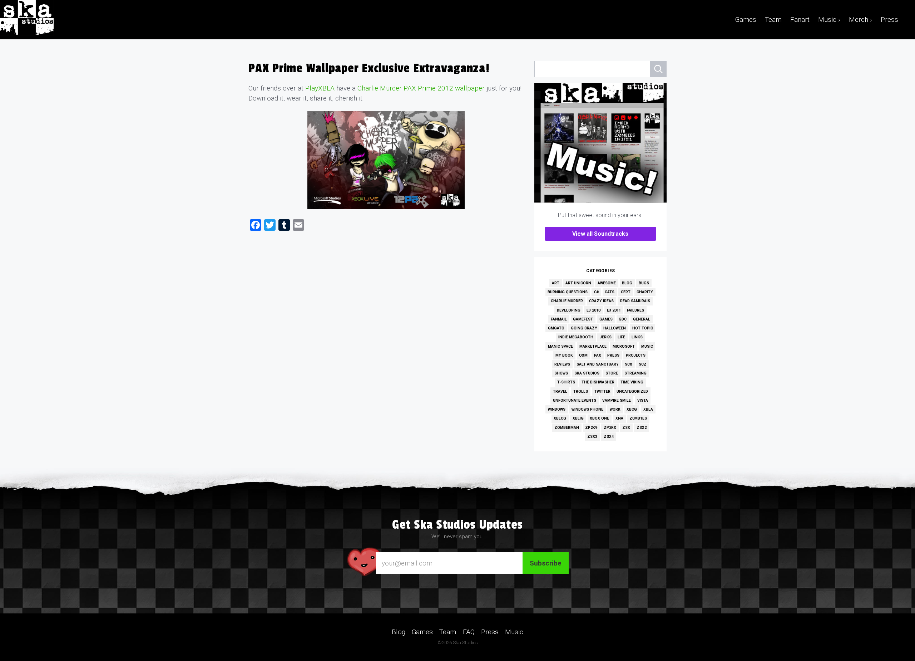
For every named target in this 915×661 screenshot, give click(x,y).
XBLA (648, 409)
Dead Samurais (635, 301)
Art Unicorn (578, 283)
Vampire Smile (616, 400)
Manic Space (560, 346)
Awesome (607, 283)
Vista (642, 400)
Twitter (602, 391)
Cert (625, 292)
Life (621, 337)
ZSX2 (642, 427)
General (641, 319)
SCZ (643, 364)
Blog (627, 283)
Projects (636, 355)
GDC (623, 319)
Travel (560, 391)
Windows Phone (587, 409)
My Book (564, 355)
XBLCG (560, 418)
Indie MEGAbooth (575, 337)
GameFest (583, 319)
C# (596, 292)
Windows (556, 409)
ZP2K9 (591, 427)
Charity (645, 292)
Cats (609, 292)
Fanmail (559, 319)
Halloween (614, 328)
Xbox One (599, 418)
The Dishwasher (598, 382)
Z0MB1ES (638, 418)
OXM (583, 355)
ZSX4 (609, 436)
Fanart (800, 19)
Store (611, 373)
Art (555, 283)
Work (615, 409)
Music (647, 346)
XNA (619, 418)
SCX (628, 364)
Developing (568, 310)
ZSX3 (592, 436)
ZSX (626, 427)
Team (773, 19)
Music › (829, 19)
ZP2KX (610, 427)
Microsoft (624, 346)
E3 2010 (593, 310)
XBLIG (578, 418)
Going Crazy (584, 328)
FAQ (469, 632)
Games (745, 19)
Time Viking (631, 382)
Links (637, 337)
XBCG (632, 409)
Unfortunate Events (574, 400)
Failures (635, 310)
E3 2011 (614, 310)
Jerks (606, 337)
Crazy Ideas (601, 301)
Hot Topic (642, 328)
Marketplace (593, 346)
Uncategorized (632, 391)
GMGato (556, 328)
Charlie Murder (567, 301)
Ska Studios (586, 373)
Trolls (580, 391)
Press (889, 19)
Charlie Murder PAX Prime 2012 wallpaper (421, 88)
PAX (597, 355)
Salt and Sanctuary (598, 364)
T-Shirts (566, 382)
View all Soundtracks (600, 233)
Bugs (644, 283)
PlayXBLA (320, 88)
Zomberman (566, 427)
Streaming (635, 373)
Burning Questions (568, 292)
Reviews (562, 364)
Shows (561, 373)
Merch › (860, 19)
